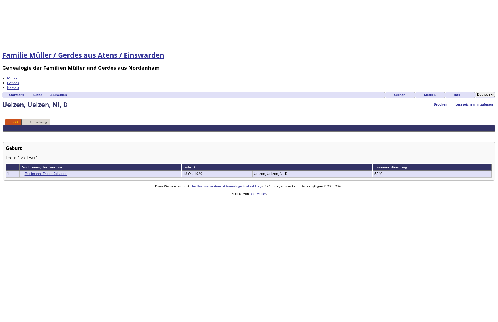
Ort (15, 122)
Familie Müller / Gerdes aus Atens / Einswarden (83, 55)
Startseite (17, 95)
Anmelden (58, 95)
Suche (37, 95)
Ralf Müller (258, 193)
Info (457, 95)
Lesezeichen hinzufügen (474, 104)
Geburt (189, 167)
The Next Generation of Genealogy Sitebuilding (225, 186)
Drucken (440, 104)
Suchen (399, 95)
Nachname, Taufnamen (42, 167)
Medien (430, 95)
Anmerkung (38, 122)
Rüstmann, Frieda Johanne (46, 174)
